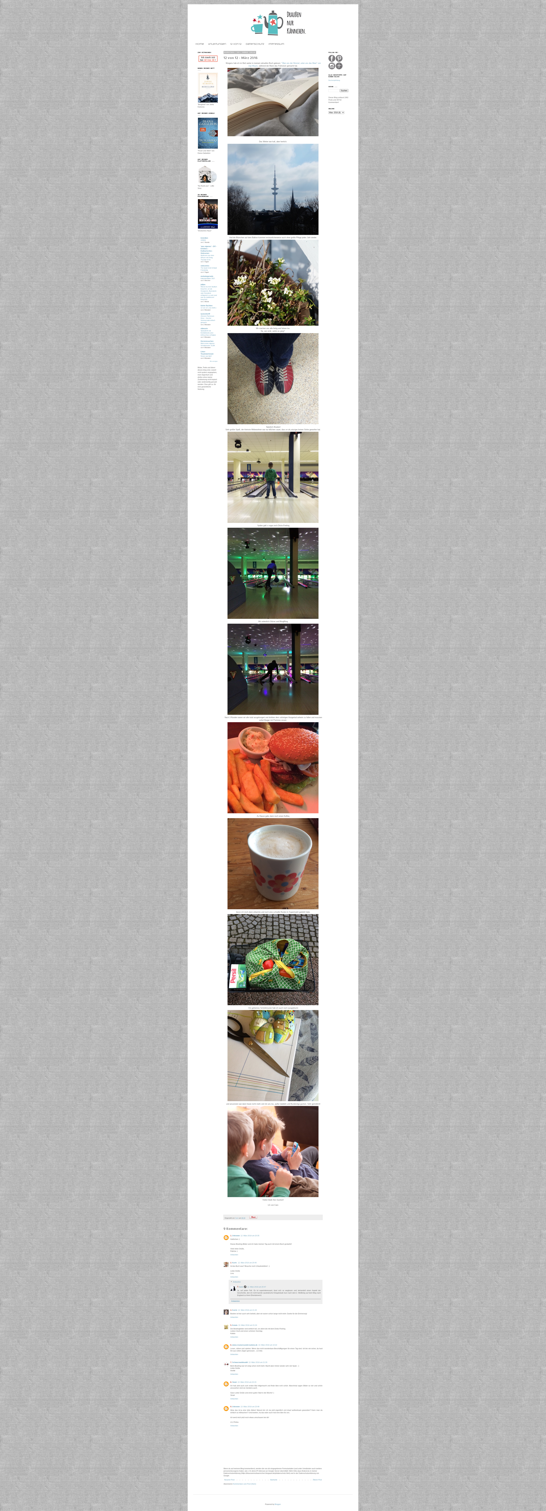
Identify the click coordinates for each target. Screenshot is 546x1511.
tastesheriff (205, 314)
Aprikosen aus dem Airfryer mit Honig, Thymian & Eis (207, 258)
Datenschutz (255, 44)
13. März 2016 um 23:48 (250, 1407)
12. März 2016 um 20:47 (256, 1287)
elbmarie (204, 329)
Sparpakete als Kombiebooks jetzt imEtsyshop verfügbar (208, 333)
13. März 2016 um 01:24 (247, 1325)
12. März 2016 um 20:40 (247, 1263)
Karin (234, 1263)
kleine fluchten (206, 306)
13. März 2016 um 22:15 (247, 1382)
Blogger (278, 1504)
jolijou (203, 285)
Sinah (234, 1382)
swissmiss (205, 266)
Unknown (236, 1236)
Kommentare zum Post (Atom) (244, 1484)
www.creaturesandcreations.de (245, 1345)
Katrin (234, 1310)
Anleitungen (217, 44)
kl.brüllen (204, 238)
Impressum (276, 44)
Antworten (234, 1255)
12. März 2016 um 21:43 (247, 1310)
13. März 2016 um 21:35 (258, 1362)
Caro (237, 1218)
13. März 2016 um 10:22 (267, 1345)
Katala (234, 1325)
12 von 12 (235, 44)
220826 (203, 240)
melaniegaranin (207, 276)
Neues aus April (206, 356)
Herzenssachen (207, 341)
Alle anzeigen (214, 361)
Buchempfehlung (334, 80)
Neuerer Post (229, 1480)
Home (200, 44)
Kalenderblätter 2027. (208, 278)
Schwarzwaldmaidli (240, 1362)
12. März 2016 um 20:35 (250, 1236)
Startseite (273, 1480)
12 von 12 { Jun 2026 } (208, 308)
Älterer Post (317, 1480)
